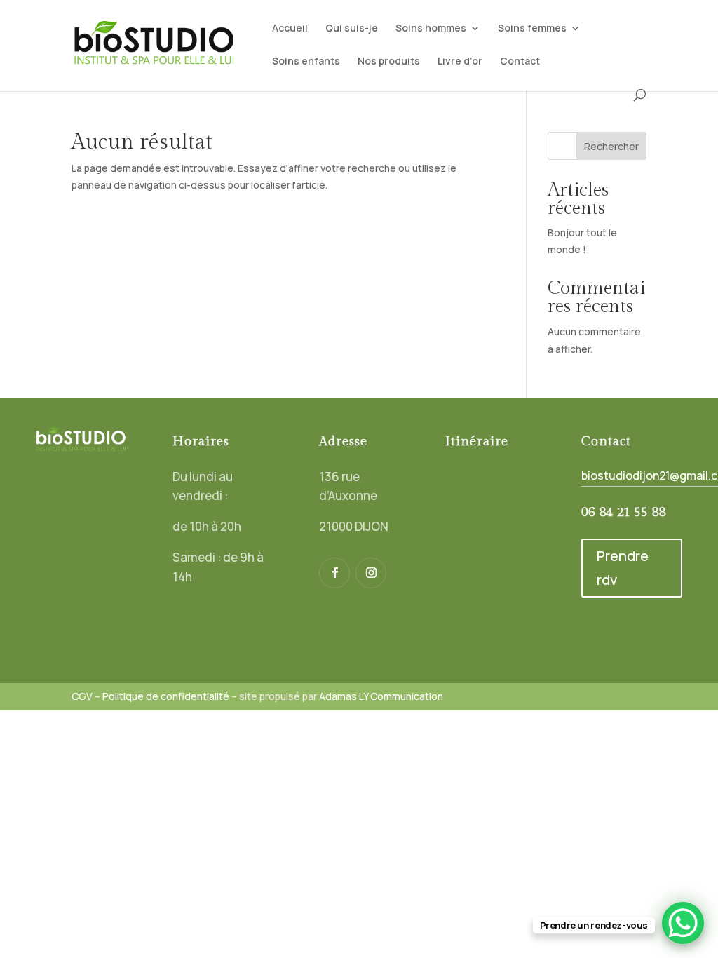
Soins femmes (532, 28)
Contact (520, 61)
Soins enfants (306, 61)
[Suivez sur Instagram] (370, 573)
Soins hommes (430, 28)
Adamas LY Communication (381, 696)
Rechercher (611, 146)
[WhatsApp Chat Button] (683, 923)
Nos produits (389, 61)
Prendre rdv (623, 567)
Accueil (290, 28)
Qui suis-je (351, 28)
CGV (82, 696)
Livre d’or (460, 61)
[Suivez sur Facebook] (334, 573)
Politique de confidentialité (165, 696)
